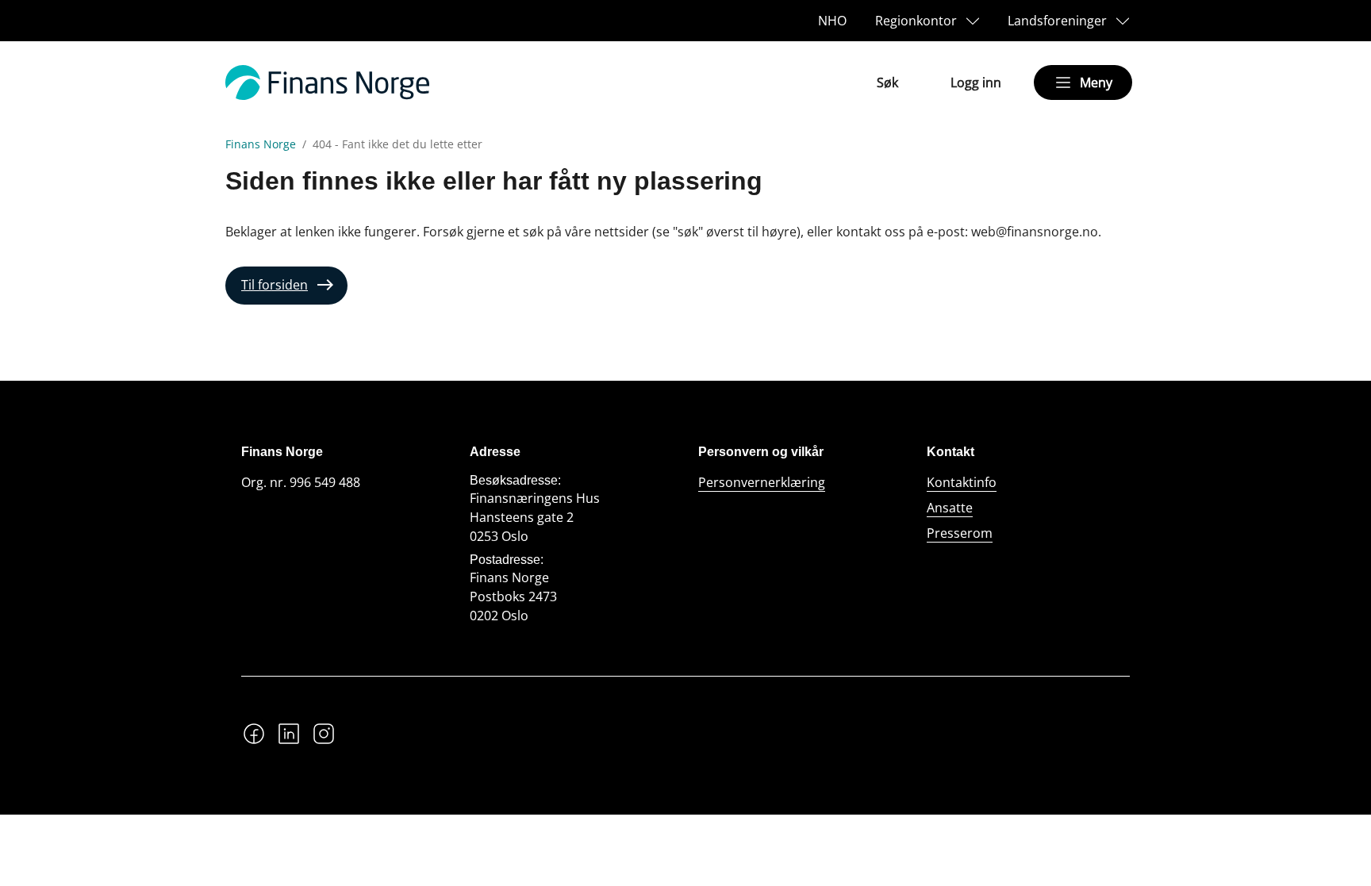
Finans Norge (260, 144)
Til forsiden (274, 284)
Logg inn (975, 82)
